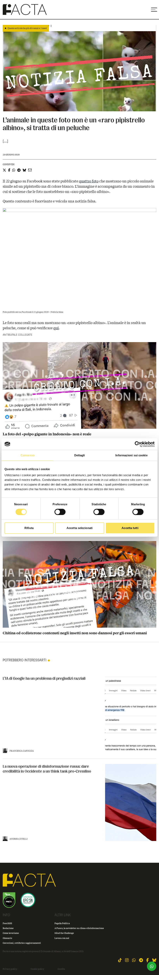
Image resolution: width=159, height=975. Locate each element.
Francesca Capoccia (22, 750)
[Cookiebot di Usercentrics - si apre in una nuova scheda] (138, 444)
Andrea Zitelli (19, 838)
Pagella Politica (62, 923)
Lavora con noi (61, 938)
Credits (61, 969)
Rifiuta (29, 528)
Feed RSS (7, 923)
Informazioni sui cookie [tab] (131, 455)
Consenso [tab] (28, 455)
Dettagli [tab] (79, 455)
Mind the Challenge (64, 933)
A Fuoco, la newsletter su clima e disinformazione (79, 928)
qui (56, 328)
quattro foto (89, 181)
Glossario (7, 938)
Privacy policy (10, 969)
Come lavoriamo (11, 933)
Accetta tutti (130, 528)
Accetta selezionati (79, 528)
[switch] (60, 512)
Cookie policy (37, 969)
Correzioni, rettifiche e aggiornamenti (22, 943)
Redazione (8, 928)
